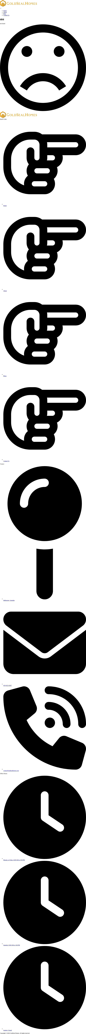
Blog (4, 13)
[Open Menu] (0, 8)
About (5, 12)
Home (5, 10)
